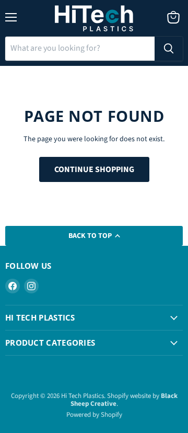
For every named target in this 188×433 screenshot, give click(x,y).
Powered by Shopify (94, 414)
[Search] (169, 49)
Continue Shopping (94, 169)
